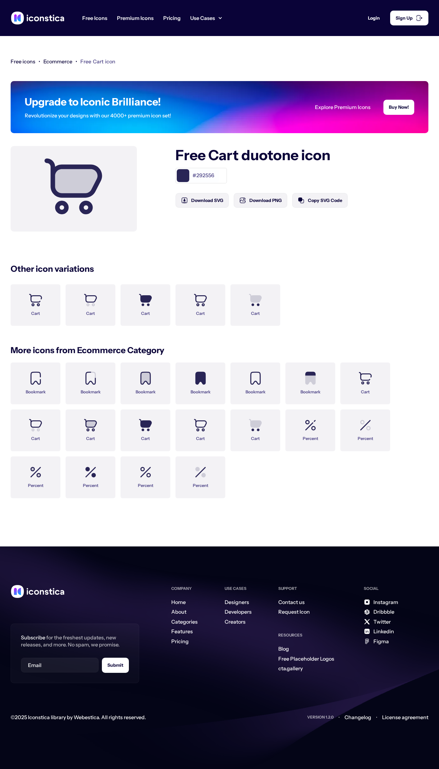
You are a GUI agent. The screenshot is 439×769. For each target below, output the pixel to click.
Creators (235, 621)
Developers (238, 612)
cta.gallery (290, 668)
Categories (184, 621)
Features (182, 631)
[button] (208, 18)
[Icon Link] (35, 301)
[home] (38, 18)
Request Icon (294, 612)
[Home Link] (38, 591)
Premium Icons (135, 18)
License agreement (405, 717)
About (178, 612)
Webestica (86, 717)
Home (178, 602)
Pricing (172, 18)
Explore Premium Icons (343, 107)
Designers (237, 602)
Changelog (358, 717)
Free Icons (94, 18)
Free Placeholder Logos (306, 658)
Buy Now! (399, 107)
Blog (283, 648)
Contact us (291, 602)
